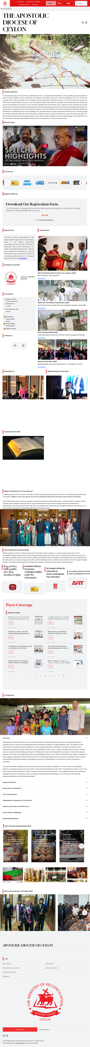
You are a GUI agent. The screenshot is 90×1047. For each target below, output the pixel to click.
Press (11, 623)
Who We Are (7, 964)
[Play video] (45, 145)
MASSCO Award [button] (11, 328)
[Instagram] (86, 22)
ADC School (49, 964)
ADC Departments (52, 968)
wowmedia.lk (19, 1043)
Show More (42, 278)
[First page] (27, 675)
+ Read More (23, 387)
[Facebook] (83, 22)
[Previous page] (31, 675)
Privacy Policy (44, 1029)
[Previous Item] (8, 182)
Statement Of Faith (9, 972)
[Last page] (63, 675)
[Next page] (59, 675)
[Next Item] (82, 182)
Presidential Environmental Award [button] (10, 319)
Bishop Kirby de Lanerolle (11, 968)
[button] (4, 317)
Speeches (6, 976)
